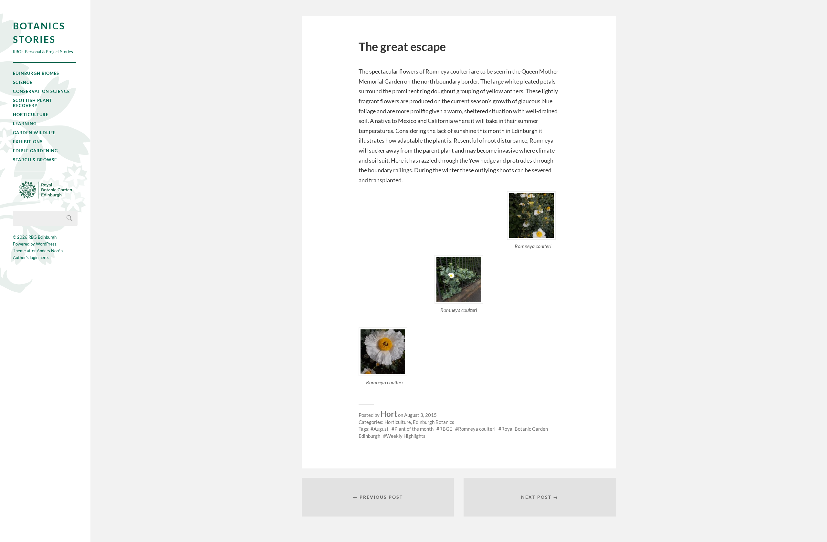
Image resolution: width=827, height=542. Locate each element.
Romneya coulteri (477, 429)
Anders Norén (50, 250)
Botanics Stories (39, 32)
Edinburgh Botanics (433, 422)
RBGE (445, 429)
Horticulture (30, 114)
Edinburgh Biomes (36, 73)
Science (22, 82)
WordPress (46, 243)
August (381, 429)
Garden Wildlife (34, 132)
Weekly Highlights (405, 436)
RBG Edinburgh (42, 237)
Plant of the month (414, 429)
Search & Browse (35, 159)
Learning (25, 123)
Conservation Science (41, 91)
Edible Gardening (35, 150)
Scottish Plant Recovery (32, 103)
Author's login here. (31, 257)
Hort (389, 413)
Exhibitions (28, 141)
